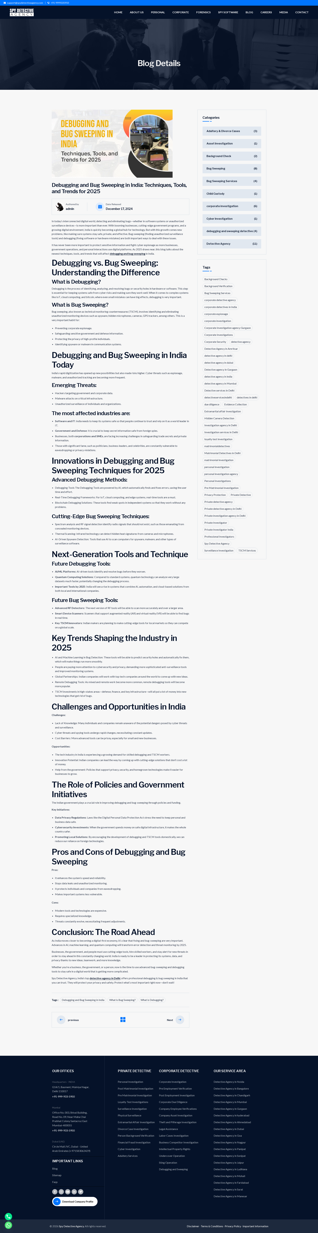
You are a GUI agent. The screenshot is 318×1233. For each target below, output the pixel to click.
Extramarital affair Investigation (222, 411)
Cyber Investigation (220, 218)
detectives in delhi (247, 397)
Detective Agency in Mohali (229, 1176)
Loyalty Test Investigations (133, 1101)
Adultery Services (128, 1155)
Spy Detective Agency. (72, 1226)
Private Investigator (215, 522)
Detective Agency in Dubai (229, 1128)
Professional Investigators (219, 536)
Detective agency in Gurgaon (220, 369)
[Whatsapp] (8, 1225)
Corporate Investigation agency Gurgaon (227, 327)
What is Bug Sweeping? (122, 999)
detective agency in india (218, 376)
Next (170, 1019)
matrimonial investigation (218, 460)
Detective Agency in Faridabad (231, 1182)
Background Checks (215, 279)
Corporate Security (215, 341)
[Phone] (8, 1216)
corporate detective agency (220, 299)
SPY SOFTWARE (228, 12)
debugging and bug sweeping (127, 253)
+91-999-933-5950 (63, 1096)
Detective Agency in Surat (228, 1189)
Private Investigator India (218, 529)
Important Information (255, 1226)
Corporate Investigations (218, 334)
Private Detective (241, 494)
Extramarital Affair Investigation (136, 1122)
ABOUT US (137, 12)
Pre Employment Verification (175, 1088)
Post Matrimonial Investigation (135, 1088)
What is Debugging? (152, 999)
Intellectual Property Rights (174, 1149)
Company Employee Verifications (178, 1108)
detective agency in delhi (218, 355)
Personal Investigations (217, 480)
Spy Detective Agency (216, 543)
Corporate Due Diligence (173, 1101)
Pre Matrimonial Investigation (221, 487)
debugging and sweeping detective (230, 231)
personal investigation (216, 466)
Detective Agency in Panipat (230, 1149)
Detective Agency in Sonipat (230, 1155)
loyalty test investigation (218, 439)
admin (70, 209)
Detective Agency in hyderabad (231, 1115)
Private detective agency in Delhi (222, 508)
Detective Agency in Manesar (230, 1196)
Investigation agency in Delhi (220, 425)
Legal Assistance (168, 1128)
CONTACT (302, 12)
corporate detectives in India (220, 306)
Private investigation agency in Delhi (224, 515)
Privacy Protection (215, 494)
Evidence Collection (235, 404)
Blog (55, 1168)
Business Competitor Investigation (178, 1142)
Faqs (55, 1181)
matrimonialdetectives (217, 446)
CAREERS (266, 12)
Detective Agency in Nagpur (230, 1142)
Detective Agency (218, 243)
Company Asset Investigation (175, 1115)
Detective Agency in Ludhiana (230, 1169)
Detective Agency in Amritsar (221, 348)
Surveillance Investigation (218, 550)
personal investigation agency (221, 473)
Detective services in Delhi (219, 390)
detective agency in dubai (218, 362)
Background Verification (218, 286)
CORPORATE (180, 12)
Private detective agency (218, 501)
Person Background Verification (136, 1135)
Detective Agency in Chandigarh (232, 1095)
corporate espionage (216, 313)
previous (73, 1019)
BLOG (249, 12)
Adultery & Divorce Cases (223, 131)
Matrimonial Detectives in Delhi (222, 453)
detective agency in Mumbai (220, 383)
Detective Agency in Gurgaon (230, 1108)
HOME (118, 12)
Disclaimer (193, 1226)
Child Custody (215, 193)
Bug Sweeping (216, 168)
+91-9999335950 (60, 3)
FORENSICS (203, 12)
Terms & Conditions (212, 1226)
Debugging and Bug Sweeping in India (83, 999)
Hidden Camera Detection (219, 418)
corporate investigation (222, 206)
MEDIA (283, 12)
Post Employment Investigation (177, 1095)
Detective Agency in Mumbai (230, 1101)
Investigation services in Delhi (221, 432)
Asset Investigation (220, 143)
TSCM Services (247, 550)
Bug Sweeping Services (222, 181)
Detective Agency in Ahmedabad (232, 1122)
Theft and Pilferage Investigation (177, 1122)
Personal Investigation (130, 1081)
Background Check (219, 156)
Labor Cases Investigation (173, 1135)
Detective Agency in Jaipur (229, 1162)
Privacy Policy (233, 1226)
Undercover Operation (172, 1155)
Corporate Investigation (172, 1081)
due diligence (211, 404)
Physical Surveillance (129, 1115)
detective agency (240, 341)
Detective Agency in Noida (229, 1081)
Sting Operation (168, 1162)
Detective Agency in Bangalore (231, 1088)
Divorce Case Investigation (133, 1128)
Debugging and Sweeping (173, 1169)
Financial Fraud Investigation (134, 1142)
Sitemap (56, 1175)
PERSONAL (158, 12)
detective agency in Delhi (105, 978)
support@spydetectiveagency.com (25, 3)
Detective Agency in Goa (228, 1135)
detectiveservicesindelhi (218, 397)
